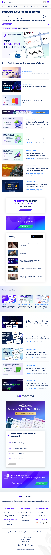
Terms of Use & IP (15, 532)
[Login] (44, 2)
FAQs (9, 522)
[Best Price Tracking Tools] (42, 299)
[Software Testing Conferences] (11, 86)
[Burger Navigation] (48, 2)
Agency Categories (9, 513)
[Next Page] (33, 396)
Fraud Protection (41, 532)
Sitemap (7, 532)
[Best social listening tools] (25, 299)
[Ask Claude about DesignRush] (37, 523)
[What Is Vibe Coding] (11, 100)
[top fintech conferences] (11, 72)
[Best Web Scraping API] (9, 299)
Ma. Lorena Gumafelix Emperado (35, 173)
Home (3, 28)
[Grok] (46, 523)
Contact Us (42, 515)
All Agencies (25, 520)
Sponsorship (25, 518)
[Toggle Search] (48, 24)
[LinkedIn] (19, 545)
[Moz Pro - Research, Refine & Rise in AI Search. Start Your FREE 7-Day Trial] (25, 112)
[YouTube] (32, 545)
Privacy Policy (24, 532)
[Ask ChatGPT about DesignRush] (43, 523)
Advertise (9, 524)
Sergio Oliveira (30, 127)
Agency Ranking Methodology (9, 516)
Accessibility (33, 532)
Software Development (31, 119)
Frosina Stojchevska (32, 388)
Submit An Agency (25, 515)
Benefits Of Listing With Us (25, 513)
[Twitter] (28, 545)
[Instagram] (22, 545)
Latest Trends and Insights (11, 28)
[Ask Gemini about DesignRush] (40, 523)
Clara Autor (30, 326)
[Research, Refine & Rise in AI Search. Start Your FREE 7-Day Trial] (25, 414)
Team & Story (41, 513)
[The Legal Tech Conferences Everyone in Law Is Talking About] (25, 45)
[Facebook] (25, 545)
